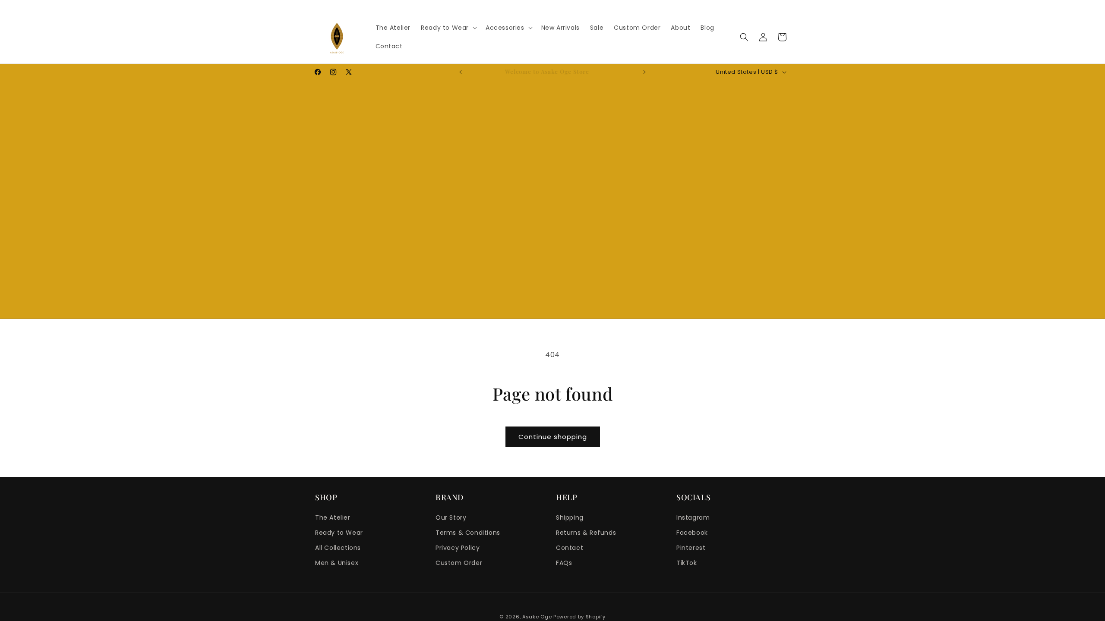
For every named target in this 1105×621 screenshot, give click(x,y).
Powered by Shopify (579, 616)
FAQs (564, 562)
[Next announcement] (644, 72)
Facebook (692, 532)
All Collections (338, 547)
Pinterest (690, 547)
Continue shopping (552, 436)
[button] (448, 28)
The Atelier (332, 517)
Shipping (570, 517)
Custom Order (459, 562)
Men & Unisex (336, 562)
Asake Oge (537, 616)
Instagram (693, 517)
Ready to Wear (339, 532)
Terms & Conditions (468, 532)
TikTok (686, 562)
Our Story (451, 517)
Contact (569, 547)
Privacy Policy (458, 547)
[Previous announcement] (460, 72)
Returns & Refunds (586, 532)
